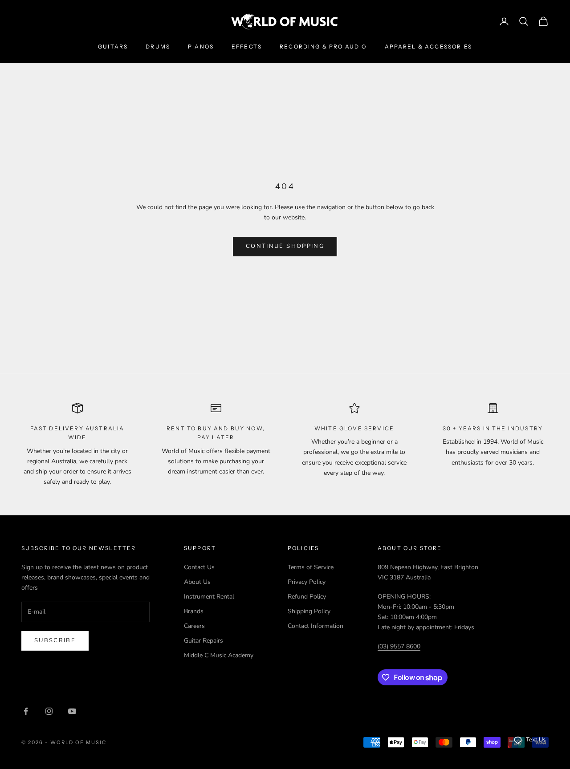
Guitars (113, 46)
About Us (197, 582)
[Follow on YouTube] (72, 711)
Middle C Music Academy (218, 655)
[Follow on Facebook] (25, 711)
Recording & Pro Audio (323, 46)
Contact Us (199, 567)
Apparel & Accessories (428, 46)
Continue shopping (285, 246)
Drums (158, 46)
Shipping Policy (309, 611)
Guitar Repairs (203, 640)
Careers (194, 626)
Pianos (201, 46)
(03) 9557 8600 (399, 646)
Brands (194, 611)
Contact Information (315, 626)
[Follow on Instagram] (49, 711)
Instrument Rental (209, 596)
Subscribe (55, 640)
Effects (247, 46)
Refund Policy (307, 596)
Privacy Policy (307, 582)
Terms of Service (311, 567)
